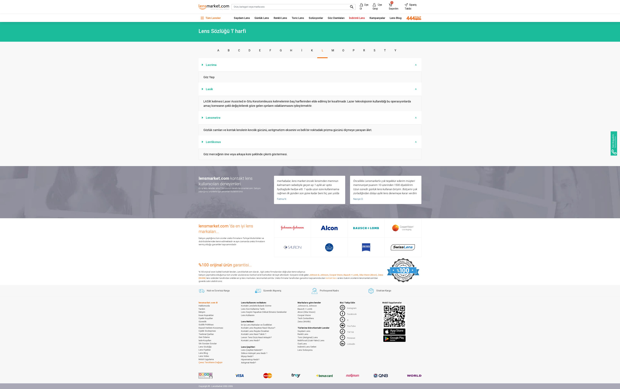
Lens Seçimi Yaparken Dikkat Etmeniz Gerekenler (264, 312)
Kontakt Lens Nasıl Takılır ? (253, 334)
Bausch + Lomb (351, 275)
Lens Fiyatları (205, 350)
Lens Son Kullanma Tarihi (253, 309)
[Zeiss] (366, 247)
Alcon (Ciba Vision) (306, 312)
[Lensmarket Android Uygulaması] (394, 338)
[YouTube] (342, 325)
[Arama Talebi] (614, 143)
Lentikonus (311, 142)
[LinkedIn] (342, 343)
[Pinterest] (342, 337)
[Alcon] (329, 228)
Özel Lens (302, 343)
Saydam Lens (242, 18)
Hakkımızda (204, 306)
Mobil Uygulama (206, 359)
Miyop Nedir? (247, 356)
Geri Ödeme (204, 337)
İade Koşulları (205, 340)
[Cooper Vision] (403, 228)
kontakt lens (331, 278)
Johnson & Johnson (318, 275)
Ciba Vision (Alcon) (368, 275)
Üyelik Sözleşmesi (207, 331)
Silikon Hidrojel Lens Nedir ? (254, 353)
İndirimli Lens (357, 18)
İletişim (202, 312)
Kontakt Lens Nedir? (250, 340)
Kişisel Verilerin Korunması (211, 328)
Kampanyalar (377, 18)
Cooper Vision (336, 275)
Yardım (202, 309)
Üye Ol (364, 6)
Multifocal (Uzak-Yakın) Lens (311, 340)
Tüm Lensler (213, 18)
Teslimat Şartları (206, 334)
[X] (342, 319)
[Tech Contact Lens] (329, 247)
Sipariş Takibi (411, 6)
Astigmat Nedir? (248, 362)
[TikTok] (342, 331)
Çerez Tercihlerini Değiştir (210, 362)
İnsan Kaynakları (206, 315)
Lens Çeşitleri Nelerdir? (252, 350)
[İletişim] (412, 18)
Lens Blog (396, 18)
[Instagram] (342, 307)
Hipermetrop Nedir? (250, 359)
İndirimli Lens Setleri (307, 347)
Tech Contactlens (306, 318)
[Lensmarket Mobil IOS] (394, 331)
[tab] (310, 65)
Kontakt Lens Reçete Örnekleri (255, 331)
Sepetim (393, 6)
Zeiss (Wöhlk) (304, 321)
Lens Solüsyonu (305, 350)
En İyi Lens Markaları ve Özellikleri (256, 325)
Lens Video (204, 356)
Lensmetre (311, 117)
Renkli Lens (280, 18)
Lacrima (311, 65)
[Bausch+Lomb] (366, 228)
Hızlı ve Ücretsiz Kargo (218, 290)
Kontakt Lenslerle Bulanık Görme (256, 306)
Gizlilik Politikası (206, 324)
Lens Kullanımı (247, 315)
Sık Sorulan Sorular (208, 343)
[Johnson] (292, 228)
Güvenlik (203, 321)
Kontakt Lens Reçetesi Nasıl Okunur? (258, 328)
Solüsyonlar (316, 18)
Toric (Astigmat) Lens (308, 337)
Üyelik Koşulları (206, 318)
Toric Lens (298, 18)
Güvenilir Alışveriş (272, 290)
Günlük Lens (261, 18)
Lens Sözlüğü (205, 347)
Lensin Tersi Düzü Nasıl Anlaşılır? (256, 337)
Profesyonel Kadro (329, 290)
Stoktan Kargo (383, 290)
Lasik (311, 89)
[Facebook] (342, 313)
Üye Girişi (377, 6)
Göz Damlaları (336, 18)
